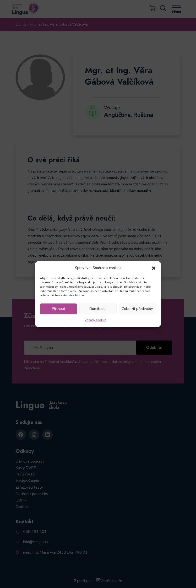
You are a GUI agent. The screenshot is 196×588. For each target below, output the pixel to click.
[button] (153, 267)
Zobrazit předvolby (137, 309)
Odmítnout (98, 309)
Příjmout (58, 309)
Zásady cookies (95, 320)
